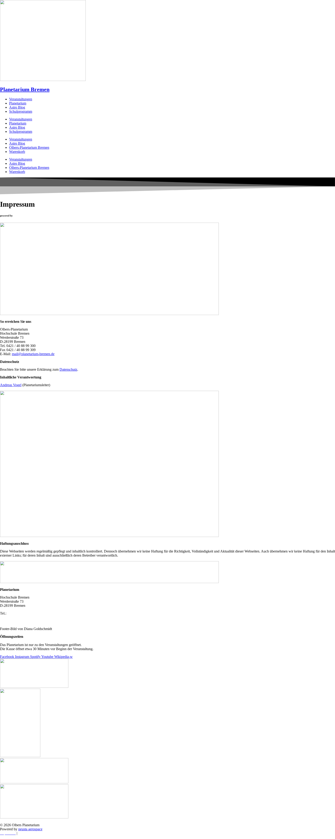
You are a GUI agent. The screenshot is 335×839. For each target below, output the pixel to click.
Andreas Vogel (10, 385)
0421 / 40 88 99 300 (21, 613)
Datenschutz (68, 369)
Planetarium (17, 103)
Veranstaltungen (20, 99)
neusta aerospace (30, 829)
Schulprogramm (20, 111)
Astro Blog (17, 107)
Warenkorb (17, 152)
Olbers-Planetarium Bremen (29, 147)
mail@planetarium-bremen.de (33, 354)
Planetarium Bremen (24, 89)
